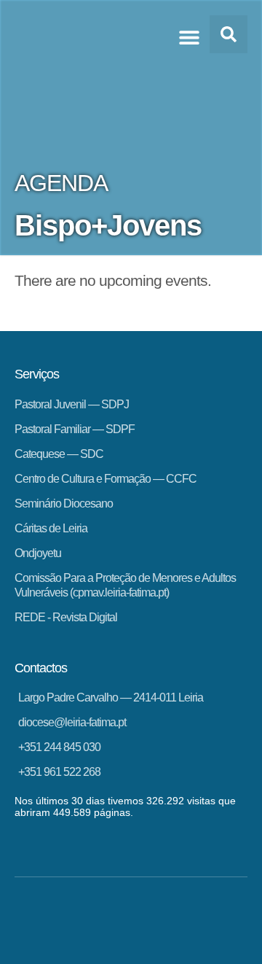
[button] (188, 36)
